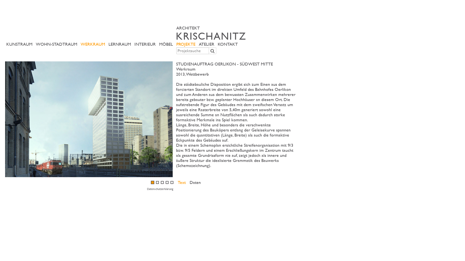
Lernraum (119, 44)
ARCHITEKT (211, 33)
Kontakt (228, 44)
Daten (195, 182)
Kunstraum (19, 44)
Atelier (206, 44)
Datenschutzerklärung (160, 189)
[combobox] (192, 50)
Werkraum (93, 44)
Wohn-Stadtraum (56, 44)
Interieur (145, 44)
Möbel (166, 44)
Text (182, 182)
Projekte (185, 44)
